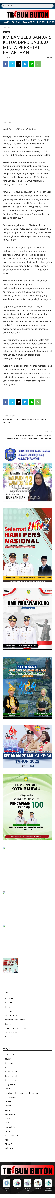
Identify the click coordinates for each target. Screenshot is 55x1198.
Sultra (7, 1131)
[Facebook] (5, 64)
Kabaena (9, 1101)
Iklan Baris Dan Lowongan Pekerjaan (21, 1093)
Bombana (9, 1063)
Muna (7, 1110)
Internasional (10, 1097)
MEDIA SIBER (11, 1015)
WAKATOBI (29, 22)
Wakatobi (9, 1148)
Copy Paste (10, 1084)
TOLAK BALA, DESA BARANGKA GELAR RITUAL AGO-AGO (25, 421)
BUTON (41, 22)
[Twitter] (12, 64)
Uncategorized (11, 1135)
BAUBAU (16, 22)
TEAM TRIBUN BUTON (15, 1028)
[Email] (18, 64)
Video (7, 1139)
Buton (7, 1067)
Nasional (9, 1118)
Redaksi (8, 1024)
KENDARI (9, 1011)
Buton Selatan (11, 1071)
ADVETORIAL (11, 1054)
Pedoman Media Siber (15, 1019)
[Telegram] (25, 64)
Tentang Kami (11, 1032)
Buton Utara (10, 1080)
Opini (7, 1122)
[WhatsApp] (38, 64)
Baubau (15, 28)
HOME (6, 22)
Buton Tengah (11, 1076)
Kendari (8, 1105)
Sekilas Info (10, 1127)
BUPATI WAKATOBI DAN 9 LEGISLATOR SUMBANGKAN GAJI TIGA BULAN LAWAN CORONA (28, 437)
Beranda (6, 28)
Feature (8, 1088)
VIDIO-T (8, 1144)
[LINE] (31, 64)
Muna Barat (10, 1114)
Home (7, 1007)
